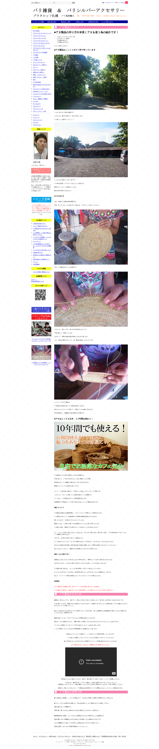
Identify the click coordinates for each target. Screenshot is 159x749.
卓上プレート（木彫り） (40, 65)
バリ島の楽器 (37, 82)
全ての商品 (36, 31)
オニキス (35, 122)
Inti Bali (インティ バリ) (40, 91)
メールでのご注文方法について (42, 250)
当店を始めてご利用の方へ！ (41, 259)
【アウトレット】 (38, 109)
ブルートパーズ (37, 120)
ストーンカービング (39, 62)
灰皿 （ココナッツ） (39, 75)
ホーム (35, 736)
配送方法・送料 (65, 22)
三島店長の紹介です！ (39, 223)
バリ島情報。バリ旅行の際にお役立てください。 (42, 233)
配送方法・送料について (93, 736)
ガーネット (36, 115)
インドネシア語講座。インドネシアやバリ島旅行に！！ (42, 238)
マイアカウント (108, 2)
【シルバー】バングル (39, 38)
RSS (119, 736)
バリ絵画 (35, 57)
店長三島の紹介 (51, 22)
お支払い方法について (78, 736)
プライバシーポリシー (64, 736)
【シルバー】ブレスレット (40, 40)
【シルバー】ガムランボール (41, 43)
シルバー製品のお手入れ (40, 226)
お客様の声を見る (93, 22)
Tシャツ (35, 67)
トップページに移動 (38, 22)
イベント (35, 262)
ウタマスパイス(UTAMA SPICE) (42, 94)
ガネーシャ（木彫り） (39, 70)
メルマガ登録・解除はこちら (41, 272)
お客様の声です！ (38, 252)
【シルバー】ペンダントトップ (42, 33)
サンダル (35, 101)
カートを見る (122, 2)
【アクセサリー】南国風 (40, 52)
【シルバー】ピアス (39, 45)
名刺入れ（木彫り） (39, 72)
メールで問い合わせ (107, 22)
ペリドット (36, 117)
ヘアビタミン (37, 96)
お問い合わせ (52, 736)
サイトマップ (37, 241)
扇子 (34, 79)
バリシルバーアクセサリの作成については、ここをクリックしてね (41, 340)
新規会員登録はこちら (37, 281)
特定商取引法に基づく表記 (109, 736)
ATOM (124, 736)
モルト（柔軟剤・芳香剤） (40, 99)
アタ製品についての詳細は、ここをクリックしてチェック (41, 363)
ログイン (33, 279)
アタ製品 (35, 55)
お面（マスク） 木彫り (40, 77)
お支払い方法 (79, 22)
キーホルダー (37, 104)
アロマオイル (37, 125)
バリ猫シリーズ (37, 60)
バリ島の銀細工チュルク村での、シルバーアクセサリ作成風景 (42, 245)
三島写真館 (36, 264)
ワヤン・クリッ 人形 (39, 111)
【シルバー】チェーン (39, 36)
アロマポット (37, 106)
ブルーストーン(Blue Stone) (41, 89)
